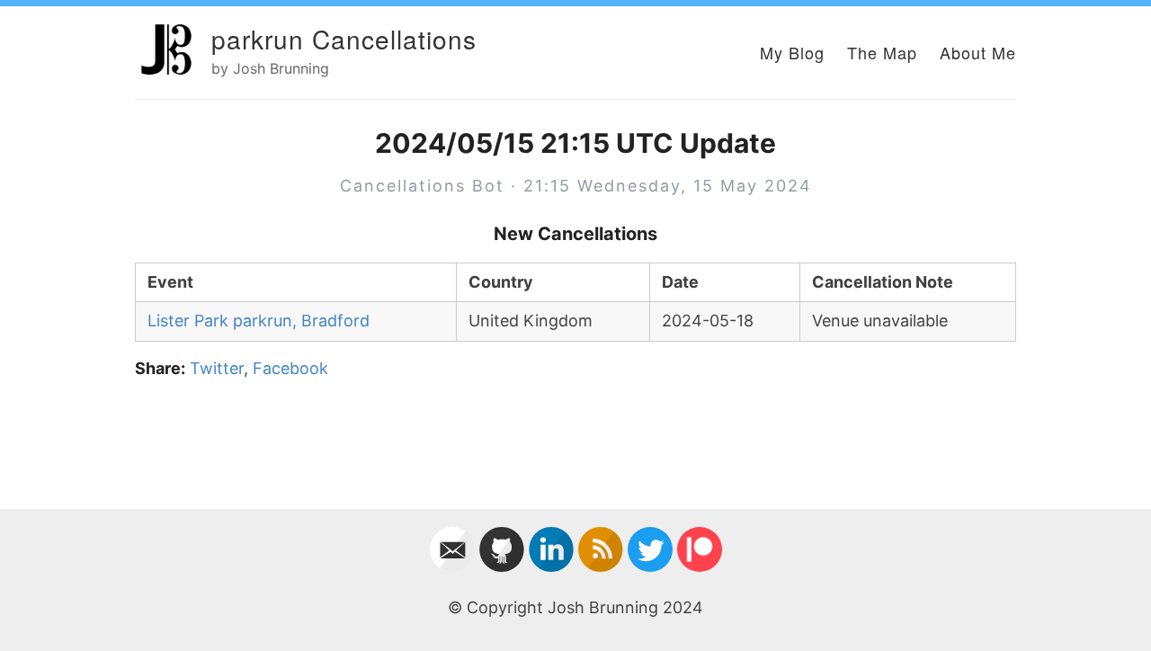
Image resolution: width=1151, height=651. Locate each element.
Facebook (290, 368)
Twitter (217, 368)
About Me (978, 52)
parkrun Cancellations (344, 39)
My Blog (792, 52)
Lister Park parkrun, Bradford (258, 320)
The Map (882, 52)
